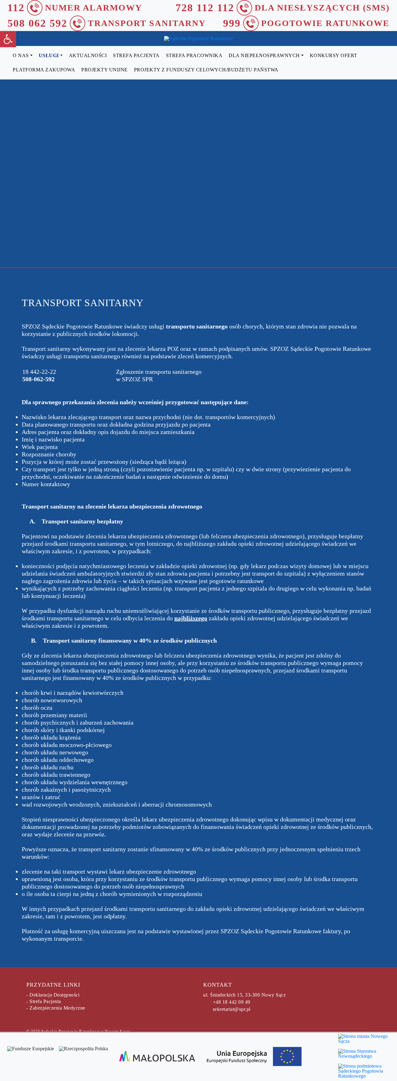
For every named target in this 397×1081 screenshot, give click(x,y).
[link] (8, 39)
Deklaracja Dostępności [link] (54, 994)
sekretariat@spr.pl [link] (232, 1009)
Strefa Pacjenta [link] (45, 1001)
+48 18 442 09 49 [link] (231, 1002)
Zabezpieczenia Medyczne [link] (57, 1008)
